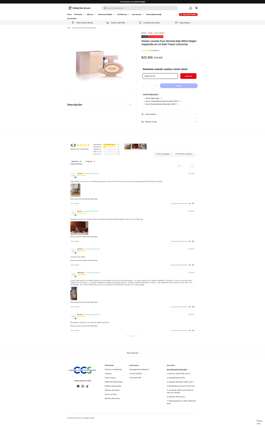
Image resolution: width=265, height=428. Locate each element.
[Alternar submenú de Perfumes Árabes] (114, 14)
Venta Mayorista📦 (154, 14)
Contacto (108, 373)
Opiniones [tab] (75, 161)
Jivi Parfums (122, 14)
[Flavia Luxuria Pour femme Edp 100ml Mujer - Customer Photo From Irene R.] (135, 146)
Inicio (69, 14)
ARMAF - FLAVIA (146, 33)
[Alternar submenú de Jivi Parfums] (128, 14)
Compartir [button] (76, 203)
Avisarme (188, 76)
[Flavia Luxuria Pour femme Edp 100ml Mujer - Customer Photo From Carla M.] (127, 146)
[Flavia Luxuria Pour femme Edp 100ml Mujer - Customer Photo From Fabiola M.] (142, 146)
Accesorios (136, 14)
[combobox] (140, 8)
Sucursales (71, 18)
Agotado (179, 86)
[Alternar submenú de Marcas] (94, 14)
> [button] (138, 336)
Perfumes (78, 14)
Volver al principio (132, 353)
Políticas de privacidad (113, 386)
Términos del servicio (112, 398)
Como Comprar (110, 378)
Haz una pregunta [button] (164, 154)
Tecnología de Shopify (88, 418)
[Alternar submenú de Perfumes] (84, 14)
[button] (196, 8)
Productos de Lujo (77, 418)
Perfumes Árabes (105, 14)
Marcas (90, 14)
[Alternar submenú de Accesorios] (143, 14)
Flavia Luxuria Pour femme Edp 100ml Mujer (84, 199)
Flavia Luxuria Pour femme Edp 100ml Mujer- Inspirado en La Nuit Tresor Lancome (84, 28)
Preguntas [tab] (89, 161)
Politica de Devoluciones (114, 382)
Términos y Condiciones (113, 369)
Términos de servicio (112, 390)
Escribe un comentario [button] (185, 154)
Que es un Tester (111, 394)
